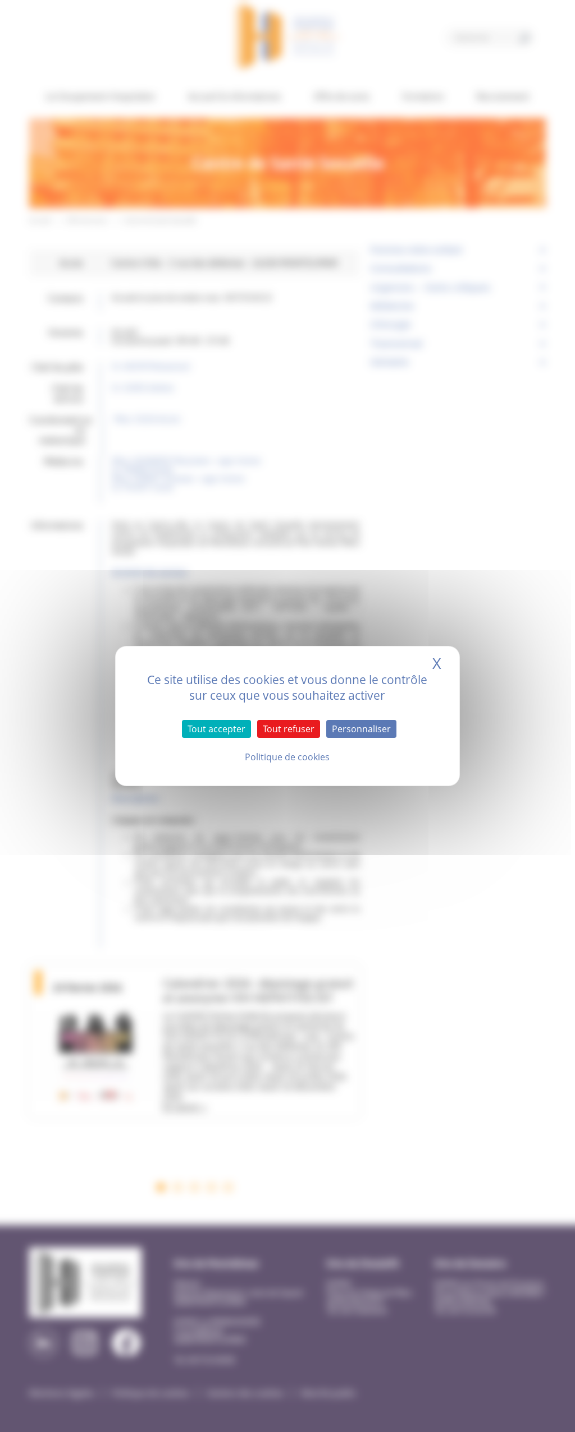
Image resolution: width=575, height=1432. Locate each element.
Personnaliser (361, 729)
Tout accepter (216, 729)
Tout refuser (288, 729)
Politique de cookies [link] (287, 757)
